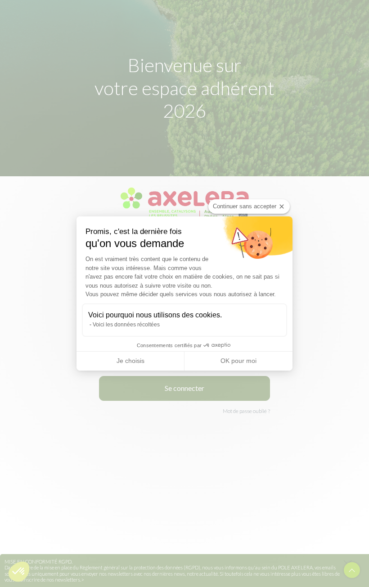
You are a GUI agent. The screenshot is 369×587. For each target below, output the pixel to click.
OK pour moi (238, 360)
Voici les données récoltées (126, 324)
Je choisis (130, 360)
